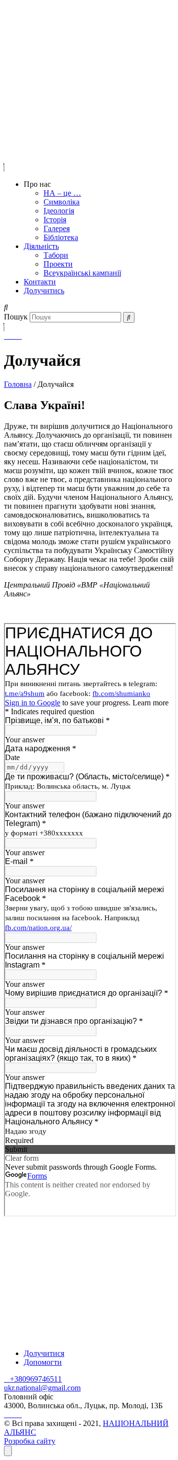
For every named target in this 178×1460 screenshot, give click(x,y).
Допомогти (43, 1362)
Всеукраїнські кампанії (82, 273)
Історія (55, 219)
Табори (56, 255)
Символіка (62, 202)
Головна (18, 384)
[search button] (128, 317)
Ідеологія (59, 211)
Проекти (58, 264)
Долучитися (44, 1353)
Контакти (40, 282)
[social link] (7, 336)
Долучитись (44, 290)
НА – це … (62, 193)
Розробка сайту (29, 1441)
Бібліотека (61, 237)
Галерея (57, 228)
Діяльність (41, 246)
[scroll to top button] (8, 1451)
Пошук (16, 317)
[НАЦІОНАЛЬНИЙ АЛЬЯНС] (37, 35)
